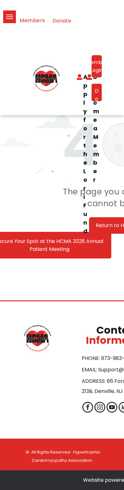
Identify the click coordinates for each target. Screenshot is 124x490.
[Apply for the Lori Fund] (76, 78)
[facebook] (87, 408)
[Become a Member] (86, 78)
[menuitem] (35, 20)
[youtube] (112, 408)
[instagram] (99, 408)
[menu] (9, 16)
